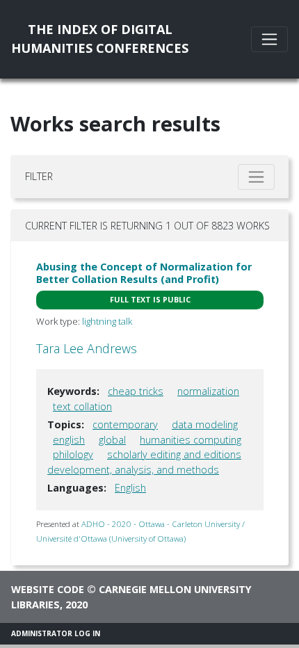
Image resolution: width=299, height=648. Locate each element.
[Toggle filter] (256, 177)
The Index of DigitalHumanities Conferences (99, 38)
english (69, 439)
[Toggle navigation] (269, 39)
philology (73, 454)
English (130, 487)
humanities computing (190, 439)
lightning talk (107, 321)
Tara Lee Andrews (86, 348)
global (112, 439)
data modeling (205, 424)
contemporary (125, 424)
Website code (47, 589)
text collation (82, 406)
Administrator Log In (55, 633)
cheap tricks (135, 391)
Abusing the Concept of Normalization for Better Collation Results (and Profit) (144, 272)
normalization (208, 391)
